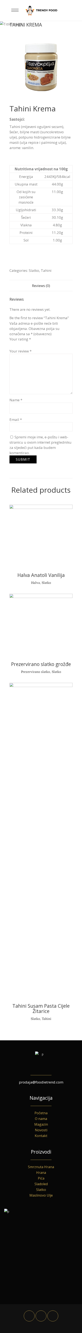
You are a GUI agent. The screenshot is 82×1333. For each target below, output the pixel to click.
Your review (20, 351)
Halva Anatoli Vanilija (41, 575)
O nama (41, 1118)
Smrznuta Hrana (41, 1167)
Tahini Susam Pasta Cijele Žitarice (41, 1008)
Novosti (41, 1130)
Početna (41, 1113)
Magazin (41, 1124)
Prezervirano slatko (35, 672)
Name (15, 400)
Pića (41, 1178)
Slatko (34, 270)
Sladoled (41, 1184)
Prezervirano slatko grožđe (41, 664)
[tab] (41, 285)
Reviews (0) (41, 285)
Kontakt (41, 1135)
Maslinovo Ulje (41, 1195)
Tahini (46, 270)
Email (15, 419)
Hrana (41, 1172)
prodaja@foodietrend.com (41, 1082)
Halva (35, 583)
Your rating (20, 339)
